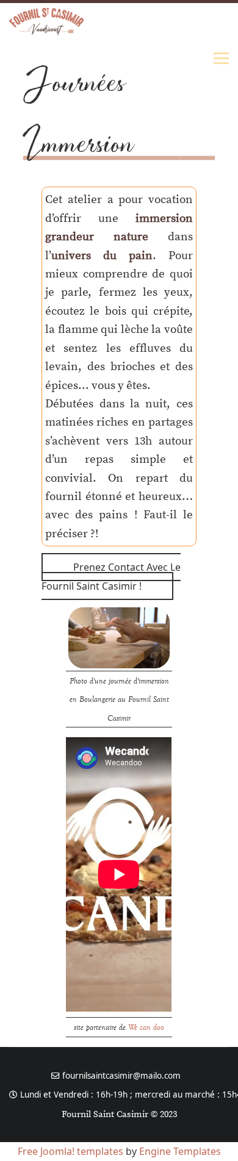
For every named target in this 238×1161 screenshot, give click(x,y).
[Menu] (221, 58)
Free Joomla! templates (70, 1151)
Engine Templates (180, 1151)
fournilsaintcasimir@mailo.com (121, 1075)
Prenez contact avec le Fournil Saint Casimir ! (111, 576)
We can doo (146, 1027)
